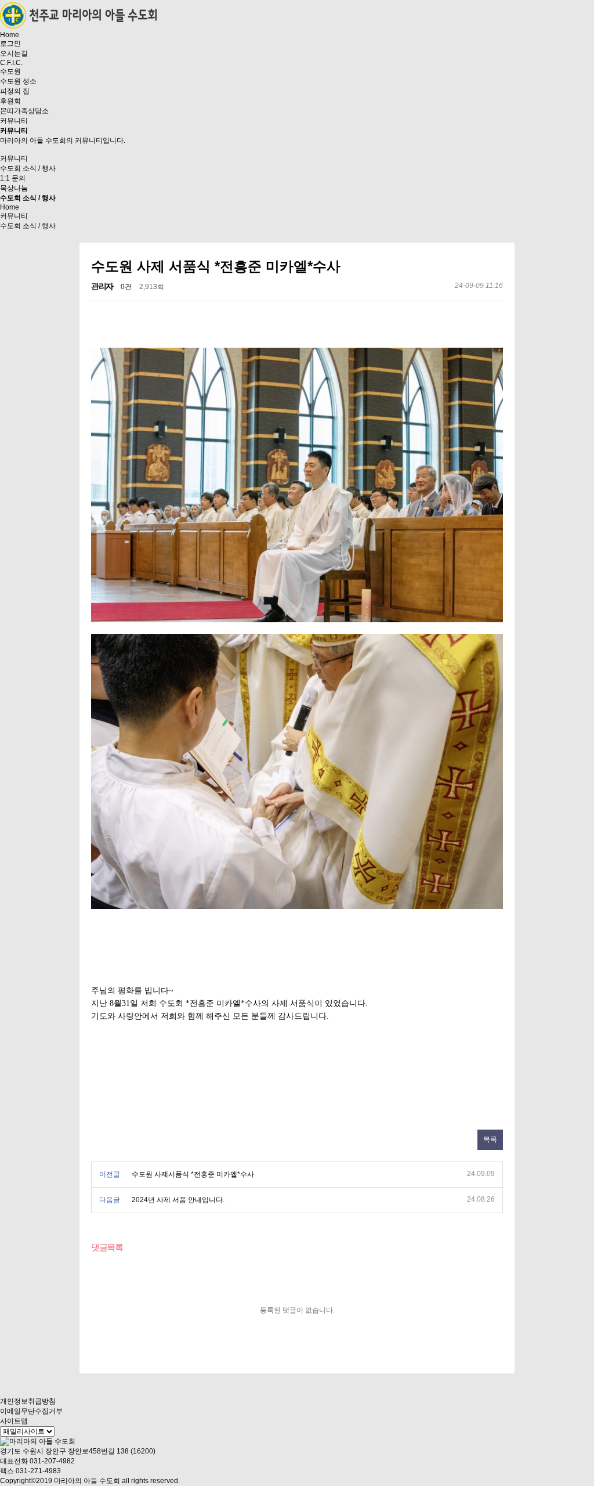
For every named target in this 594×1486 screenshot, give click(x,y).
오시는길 (14, 53)
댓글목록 (106, 1247)
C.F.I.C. (11, 63)
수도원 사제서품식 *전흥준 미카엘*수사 (193, 1174)
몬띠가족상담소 (24, 111)
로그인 (10, 43)
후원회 (10, 101)
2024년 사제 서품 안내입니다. (178, 1200)
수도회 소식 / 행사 (28, 168)
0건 (126, 287)
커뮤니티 (14, 121)
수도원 (10, 71)
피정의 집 (15, 91)
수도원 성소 (18, 81)
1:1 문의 (13, 178)
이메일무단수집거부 (31, 1411)
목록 (490, 1139)
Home (9, 35)
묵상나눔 (14, 188)
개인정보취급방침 (28, 1401)
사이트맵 (14, 1421)
